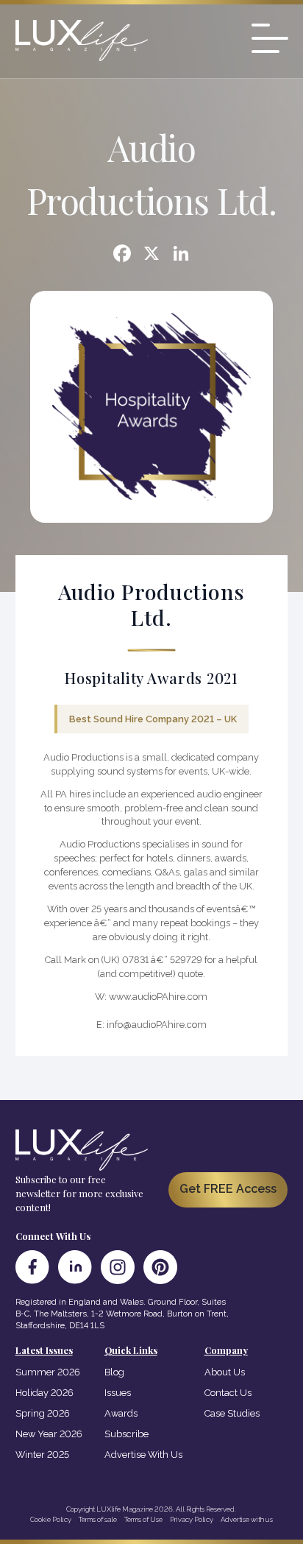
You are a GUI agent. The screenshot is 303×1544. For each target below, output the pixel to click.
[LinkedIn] (75, 1267)
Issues (117, 1392)
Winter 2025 (42, 1454)
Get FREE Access (228, 1189)
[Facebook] (122, 255)
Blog (114, 1372)
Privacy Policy (191, 1519)
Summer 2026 (47, 1372)
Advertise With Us (143, 1454)
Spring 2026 (42, 1413)
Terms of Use (143, 1519)
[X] (151, 255)
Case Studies (232, 1413)
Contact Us (228, 1392)
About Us (224, 1372)
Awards (121, 1413)
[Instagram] (118, 1267)
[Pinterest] (160, 1267)
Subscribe (126, 1433)
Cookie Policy (50, 1519)
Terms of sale (98, 1519)
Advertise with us (247, 1519)
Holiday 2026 (44, 1392)
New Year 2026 (48, 1433)
